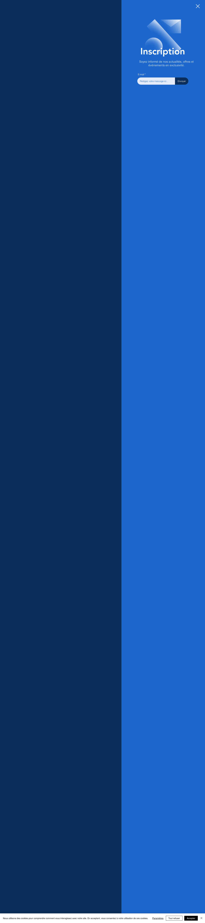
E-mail (141, 74)
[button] (198, 6)
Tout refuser (174, 918)
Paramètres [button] (157, 918)
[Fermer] (201, 918)
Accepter (191, 918)
